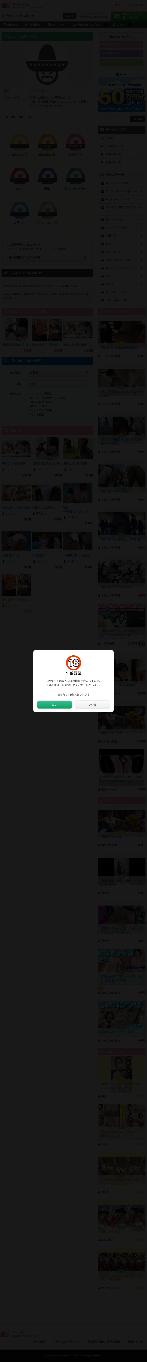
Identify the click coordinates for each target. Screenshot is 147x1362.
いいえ (92, 704)
